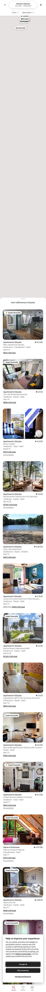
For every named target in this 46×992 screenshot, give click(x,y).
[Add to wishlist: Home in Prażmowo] (40, 817)
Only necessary (23, 970)
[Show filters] (40, 4)
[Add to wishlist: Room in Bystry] (40, 923)
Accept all (23, 964)
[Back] (5, 4)
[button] (9, 353)
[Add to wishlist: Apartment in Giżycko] (40, 312)
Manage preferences (23, 977)
